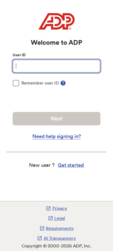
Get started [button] (71, 165)
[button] (63, 83)
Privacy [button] (59, 208)
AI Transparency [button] (60, 238)
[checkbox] (36, 83)
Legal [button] (59, 218)
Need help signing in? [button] (56, 136)
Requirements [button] (60, 228)
